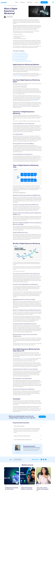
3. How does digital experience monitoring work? (23, 439)
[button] (27, 426)
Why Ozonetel (22, 2)
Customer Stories (29, 2)
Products (16, 2)
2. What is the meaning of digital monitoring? (22, 435)
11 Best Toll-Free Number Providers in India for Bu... (27, 488)
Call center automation (17, 459)
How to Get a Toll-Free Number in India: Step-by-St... (43, 489)
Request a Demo (44, 2)
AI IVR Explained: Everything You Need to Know (11, 488)
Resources (36, 2)
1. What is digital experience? (19, 426)
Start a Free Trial (42, 416)
